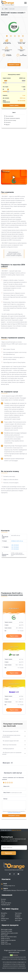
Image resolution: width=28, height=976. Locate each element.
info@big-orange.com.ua (9, 885)
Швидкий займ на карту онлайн (9, 933)
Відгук (5, 798)
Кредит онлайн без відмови (8, 940)
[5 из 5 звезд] (12, 782)
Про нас (3, 901)
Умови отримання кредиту (12, 118)
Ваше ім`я (6, 786)
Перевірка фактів (5, 904)
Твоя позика (18, 913)
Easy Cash (3, 920)
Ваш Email (6, 792)
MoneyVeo (17, 915)
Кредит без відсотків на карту (8, 936)
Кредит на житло (5, 938)
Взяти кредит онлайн (6, 929)
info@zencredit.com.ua (17, 541)
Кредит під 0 (4, 942)
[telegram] (9, 874)
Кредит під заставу (6, 943)
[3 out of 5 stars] (8, 782)
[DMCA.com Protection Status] (14, 955)
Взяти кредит (4, 934)
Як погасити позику (10, 120)
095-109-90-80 (15, 545)
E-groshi (3, 915)
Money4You (4, 913)
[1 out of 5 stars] (4, 782)
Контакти (8, 122)
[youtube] (18, 874)
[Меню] (25, 2)
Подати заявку (14, 636)
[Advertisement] (14, 510)
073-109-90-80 (15, 549)
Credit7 (3, 916)
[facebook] (14, 874)
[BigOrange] (14, 865)
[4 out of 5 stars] (10, 782)
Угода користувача (6, 902)
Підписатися (8, 853)
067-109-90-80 (15, 547)
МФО (6, 9)
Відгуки (7, 124)
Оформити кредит (14, 64)
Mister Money (18, 918)
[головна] (2, 9)
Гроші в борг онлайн (6, 931)
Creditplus (17, 916)
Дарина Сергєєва (16, 830)
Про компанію (9, 116)
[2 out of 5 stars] (6, 782)
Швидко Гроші (5, 918)
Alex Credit (18, 920)
